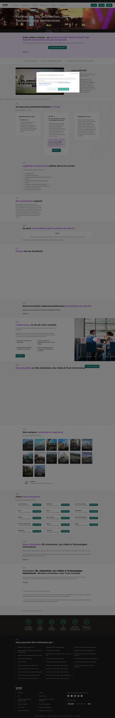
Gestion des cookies (52, 89)
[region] (58, 82)
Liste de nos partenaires (43, 85)
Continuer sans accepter (74, 73)
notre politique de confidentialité (63, 82)
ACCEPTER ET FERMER (63, 89)
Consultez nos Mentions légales (45, 83)
